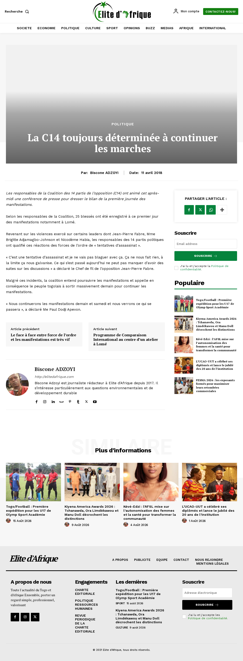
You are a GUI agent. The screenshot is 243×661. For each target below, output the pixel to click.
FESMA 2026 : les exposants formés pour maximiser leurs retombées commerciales (215, 385)
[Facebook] (36, 401)
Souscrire (203, 256)
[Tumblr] (78, 401)
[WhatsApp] (211, 210)
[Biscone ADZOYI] (17, 384)
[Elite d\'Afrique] (122, 11)
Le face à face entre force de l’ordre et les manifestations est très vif (43, 337)
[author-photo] (9, 520)
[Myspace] (61, 401)
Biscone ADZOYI (104, 173)
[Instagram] (45, 401)
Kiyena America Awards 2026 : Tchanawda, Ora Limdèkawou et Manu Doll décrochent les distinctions (216, 324)
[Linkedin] (53, 401)
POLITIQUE (123, 124)
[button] (18, 11)
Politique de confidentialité (207, 618)
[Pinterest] (70, 401)
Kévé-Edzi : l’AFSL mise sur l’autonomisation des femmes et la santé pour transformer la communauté (216, 344)
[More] (222, 210)
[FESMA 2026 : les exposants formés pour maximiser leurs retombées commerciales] (183, 385)
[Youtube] (95, 401)
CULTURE (122, 627)
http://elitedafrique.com (54, 377)
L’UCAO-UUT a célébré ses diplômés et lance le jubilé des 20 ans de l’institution (214, 365)
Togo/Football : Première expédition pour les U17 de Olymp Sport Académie (215, 303)
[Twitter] (86, 401)
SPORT (120, 603)
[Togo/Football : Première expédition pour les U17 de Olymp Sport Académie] (183, 303)
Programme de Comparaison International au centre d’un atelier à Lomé (125, 340)
